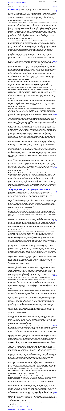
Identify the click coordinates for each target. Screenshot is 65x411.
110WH (55, 6)
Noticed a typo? (11, 409)
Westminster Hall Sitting (21, 2)
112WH (55, 114)
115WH (55, 275)
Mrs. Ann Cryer (12, 9)
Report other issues (20, 409)
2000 (24, 1)
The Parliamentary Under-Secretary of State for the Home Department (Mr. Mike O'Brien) (29, 189)
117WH (55, 380)
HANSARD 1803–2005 (12, 1)
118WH (55, 392)
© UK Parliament (29, 409)
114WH (55, 220)
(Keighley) (18, 9)
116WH (55, 325)
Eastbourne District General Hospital (20, 406)
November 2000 (29, 1)
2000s (20, 1)
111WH (55, 61)
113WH (55, 167)
